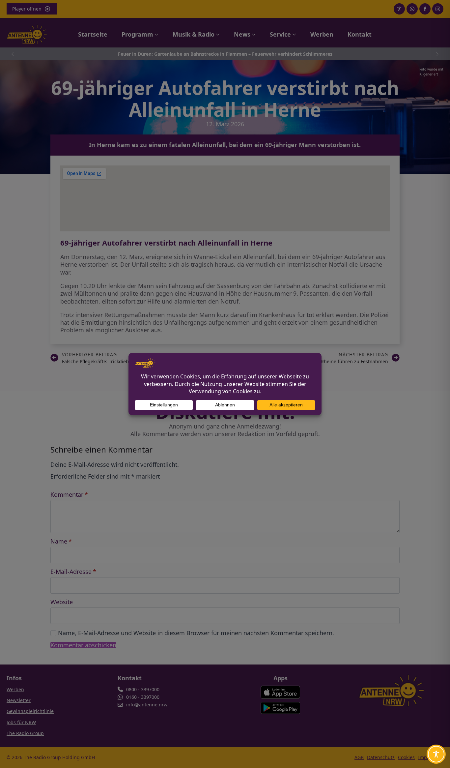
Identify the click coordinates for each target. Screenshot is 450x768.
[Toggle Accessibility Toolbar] (436, 754)
